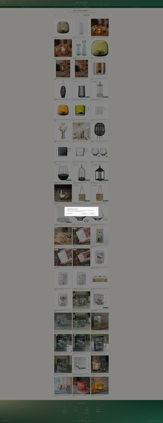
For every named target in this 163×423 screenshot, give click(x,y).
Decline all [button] (84, 213)
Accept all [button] (92, 213)
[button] (69, 213)
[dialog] (81, 211)
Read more (81, 211)
